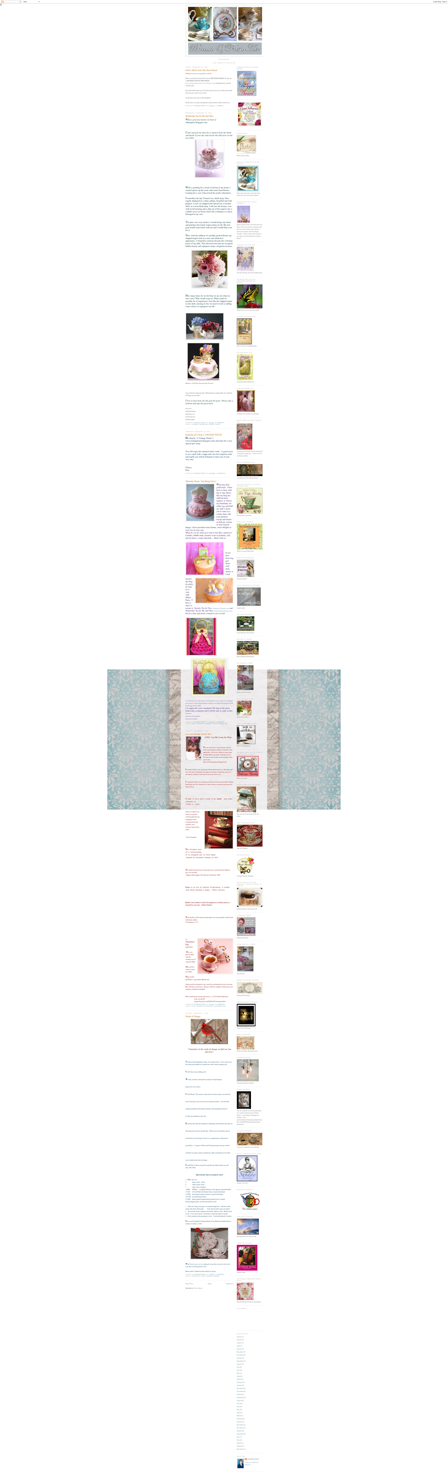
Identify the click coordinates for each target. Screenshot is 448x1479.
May (238, 1373)
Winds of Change (193, 1016)
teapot (218, 424)
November (240, 1355)
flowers (195, 424)
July (238, 1367)
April (238, 1346)
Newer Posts (189, 1284)
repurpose (203, 424)
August (239, 1343)
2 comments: (220, 1274)
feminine (208, 723)
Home (210, 1284)
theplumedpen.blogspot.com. (223, 611)
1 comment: (219, 105)
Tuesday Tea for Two (204, 1006)
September (240, 1361)
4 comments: (221, 473)
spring (211, 424)
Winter (216, 1276)
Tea (226, 723)
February (239, 1382)
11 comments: (220, 1004)
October (239, 1340)
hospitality (196, 1276)
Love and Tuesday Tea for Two (198, 734)
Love (194, 1006)
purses (215, 723)
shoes (221, 723)
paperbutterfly (253, 1459)
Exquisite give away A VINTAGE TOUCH (204, 434)
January (239, 1337)
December (240, 1352)
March (239, 1379)
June (238, 1370)
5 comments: (220, 722)
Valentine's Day (220, 1006)
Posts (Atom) (198, 1288)
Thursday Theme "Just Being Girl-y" (201, 481)
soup (203, 1276)
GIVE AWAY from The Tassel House (201, 70)
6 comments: (220, 422)
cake (194, 723)
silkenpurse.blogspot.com (221, 608)
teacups (209, 1276)
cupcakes (200, 723)
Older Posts (229, 1284)
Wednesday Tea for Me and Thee (199, 116)
